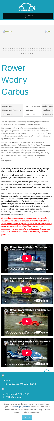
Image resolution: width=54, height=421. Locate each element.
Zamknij (27, 417)
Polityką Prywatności (21, 407)
